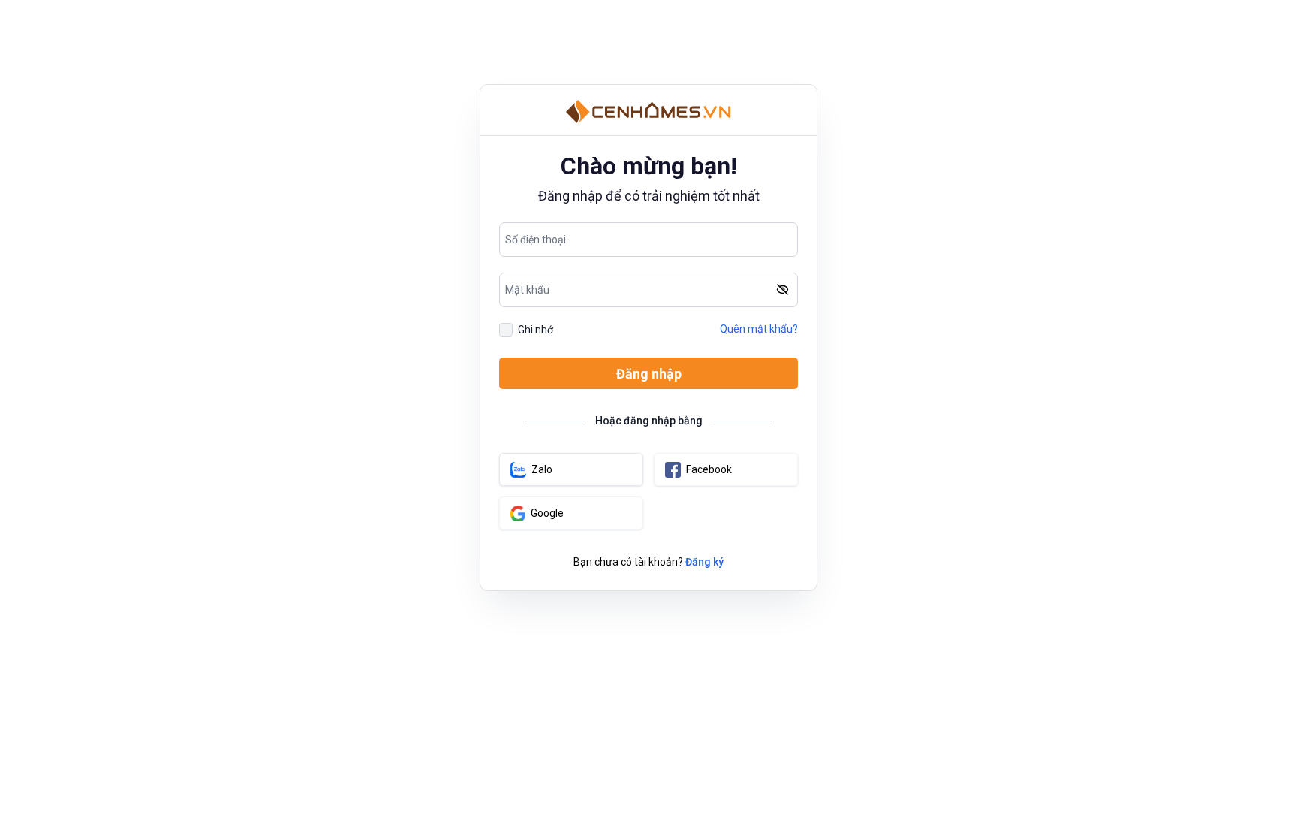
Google (547, 513)
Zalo (541, 469)
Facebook (709, 469)
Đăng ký (704, 562)
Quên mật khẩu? (759, 329)
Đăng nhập (649, 374)
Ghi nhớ (535, 330)
